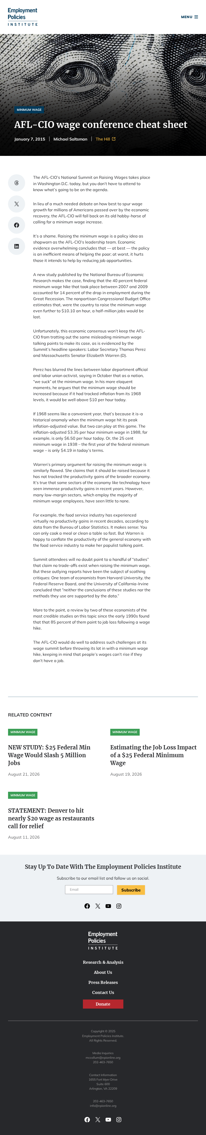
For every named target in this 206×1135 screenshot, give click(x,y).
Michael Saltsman (70, 139)
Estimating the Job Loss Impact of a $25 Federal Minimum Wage (153, 755)
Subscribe (131, 889)
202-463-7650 (103, 1062)
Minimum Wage (29, 110)
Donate (103, 18)
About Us (103, 972)
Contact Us (103, 992)
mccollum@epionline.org (103, 1057)
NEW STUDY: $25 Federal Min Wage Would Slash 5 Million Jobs (49, 755)
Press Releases (103, 982)
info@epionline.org (103, 1106)
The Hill (103, 139)
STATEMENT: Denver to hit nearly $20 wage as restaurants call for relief (51, 818)
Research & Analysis (103, 962)
